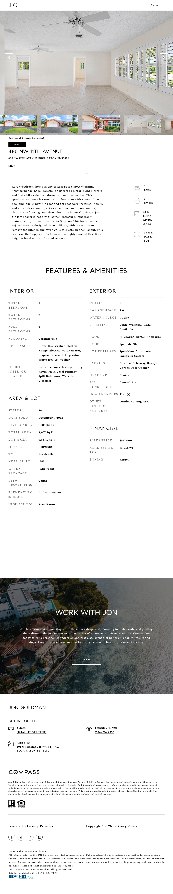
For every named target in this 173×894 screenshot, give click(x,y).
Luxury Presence (40, 826)
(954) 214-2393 (104, 732)
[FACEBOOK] (11, 837)
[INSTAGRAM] (21, 837)
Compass (72, 782)
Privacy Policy (126, 826)
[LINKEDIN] (30, 837)
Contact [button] (86, 659)
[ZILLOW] (39, 837)
